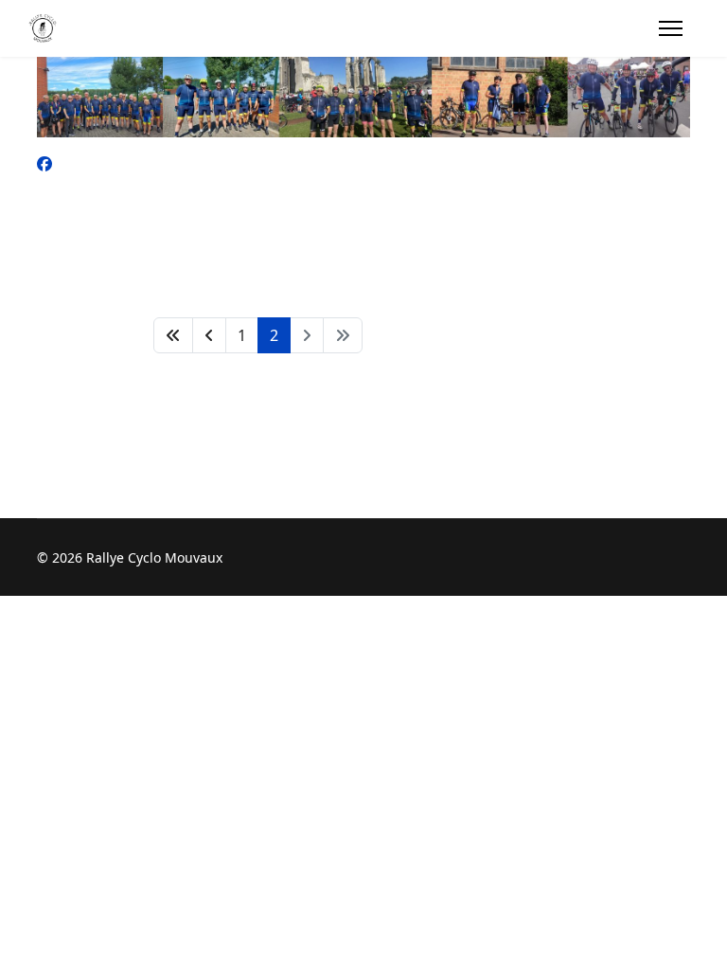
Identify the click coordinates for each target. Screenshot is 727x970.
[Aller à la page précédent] (209, 335)
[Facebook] (44, 163)
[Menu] (671, 28)
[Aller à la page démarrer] (173, 335)
